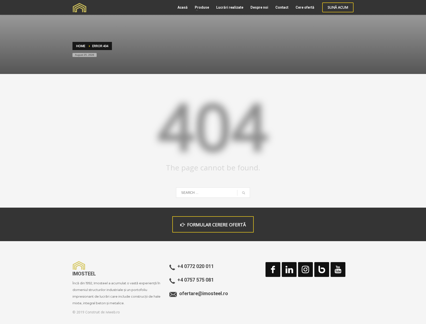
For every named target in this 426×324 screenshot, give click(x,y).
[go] (243, 193)
